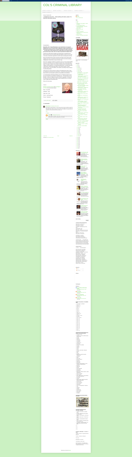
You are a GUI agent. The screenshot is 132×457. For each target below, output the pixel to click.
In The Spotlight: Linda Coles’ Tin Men (81, 289)
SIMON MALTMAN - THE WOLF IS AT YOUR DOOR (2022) (82, 79)
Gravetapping (79, 291)
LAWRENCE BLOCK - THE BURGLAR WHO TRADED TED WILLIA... (82, 76)
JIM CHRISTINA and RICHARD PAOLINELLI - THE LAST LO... (82, 109)
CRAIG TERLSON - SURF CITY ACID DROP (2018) (84, 152)
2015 (77, 144)
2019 (77, 139)
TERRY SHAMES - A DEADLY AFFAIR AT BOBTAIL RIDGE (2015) (84, 173)
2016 (77, 143)
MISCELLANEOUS (79, 34)
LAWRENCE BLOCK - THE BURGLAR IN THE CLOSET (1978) (82, 113)
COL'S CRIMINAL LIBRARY (62, 5)
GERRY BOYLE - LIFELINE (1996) (82, 82)
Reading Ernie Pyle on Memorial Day (81, 298)
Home (77, 21)
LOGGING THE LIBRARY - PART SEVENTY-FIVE (84, 212)
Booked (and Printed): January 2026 (81, 292)
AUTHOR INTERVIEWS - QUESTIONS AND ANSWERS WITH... (82, 26)
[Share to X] (54, 100)
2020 (77, 138)
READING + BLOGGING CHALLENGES (82, 35)
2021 (77, 137)
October (78, 70)
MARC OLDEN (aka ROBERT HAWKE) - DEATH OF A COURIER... (83, 86)
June (78, 129)
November (79, 69)
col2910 (78, 16)
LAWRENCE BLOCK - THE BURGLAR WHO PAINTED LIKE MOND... (82, 88)
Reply (46, 111)
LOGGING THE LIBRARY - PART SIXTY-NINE (84, 206)
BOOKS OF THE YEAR (80, 29)
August (78, 127)
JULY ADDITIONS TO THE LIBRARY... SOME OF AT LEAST (84, 199)
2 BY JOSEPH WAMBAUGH (85, 192)
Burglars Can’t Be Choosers (48, 86)
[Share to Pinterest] (56, 100)
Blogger (70, 450)
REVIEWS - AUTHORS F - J (57, 10)
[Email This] (52, 100)
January (78, 135)
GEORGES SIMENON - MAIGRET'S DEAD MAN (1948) (84, 160)
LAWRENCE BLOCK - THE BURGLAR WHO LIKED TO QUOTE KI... (82, 97)
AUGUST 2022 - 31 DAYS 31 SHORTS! (82, 120)
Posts (78, 268)
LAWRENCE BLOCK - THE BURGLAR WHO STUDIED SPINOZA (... (82, 91)
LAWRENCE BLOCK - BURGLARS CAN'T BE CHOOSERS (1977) (82, 119)
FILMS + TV (78, 30)
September (79, 71)
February (78, 134)
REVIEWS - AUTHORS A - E (47, 10)
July (78, 128)
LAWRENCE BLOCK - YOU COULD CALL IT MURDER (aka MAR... (82, 101)
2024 (77, 64)
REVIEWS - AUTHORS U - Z (47, 12)
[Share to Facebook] (55, 100)
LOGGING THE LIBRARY (80, 31)
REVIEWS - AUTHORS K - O (68, 10)
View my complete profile (79, 17)
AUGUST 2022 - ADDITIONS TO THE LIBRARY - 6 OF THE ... (82, 122)
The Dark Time (79, 297)
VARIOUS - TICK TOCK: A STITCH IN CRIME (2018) (84, 186)
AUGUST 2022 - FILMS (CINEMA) (82, 125)
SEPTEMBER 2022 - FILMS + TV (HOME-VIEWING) (82, 74)
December (79, 68)
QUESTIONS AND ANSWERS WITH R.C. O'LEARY (84, 180)
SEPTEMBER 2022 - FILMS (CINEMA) (82, 72)
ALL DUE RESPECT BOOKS (81, 25)
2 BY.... (77, 22)
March (78, 133)
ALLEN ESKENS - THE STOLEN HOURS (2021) (81, 89)
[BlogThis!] (53, 100)
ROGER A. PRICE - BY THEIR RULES (84, 166)
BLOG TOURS (79, 28)
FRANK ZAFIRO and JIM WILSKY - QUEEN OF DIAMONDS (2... (82, 105)
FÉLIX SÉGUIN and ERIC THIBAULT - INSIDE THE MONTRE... (82, 84)
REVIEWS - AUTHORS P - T (79, 10)
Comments (78, 270)
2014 (77, 145)
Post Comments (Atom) (50, 137)
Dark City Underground (80, 294)
